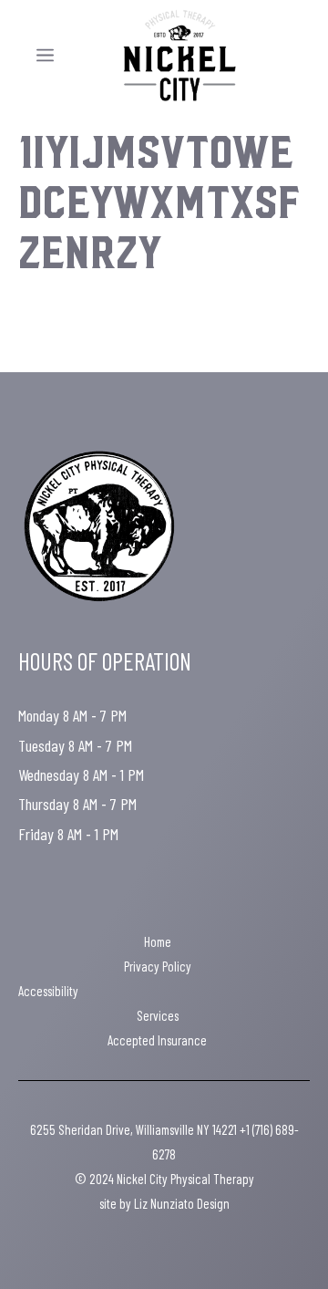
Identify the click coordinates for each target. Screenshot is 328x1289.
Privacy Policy (157, 966)
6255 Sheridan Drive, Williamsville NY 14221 (133, 1129)
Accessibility (48, 990)
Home (157, 941)
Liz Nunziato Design (182, 1203)
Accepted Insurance (157, 1040)
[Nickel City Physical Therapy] (179, 55)
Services (158, 1015)
